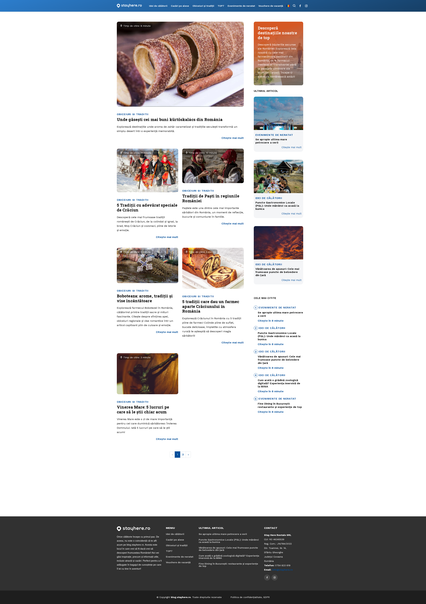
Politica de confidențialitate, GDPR (250, 597)
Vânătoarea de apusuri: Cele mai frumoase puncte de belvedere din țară (228, 549)
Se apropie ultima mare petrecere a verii (223, 534)
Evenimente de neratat (241, 5)
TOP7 (221, 5)
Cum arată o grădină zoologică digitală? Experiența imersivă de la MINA (229, 557)
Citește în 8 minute (271, 320)
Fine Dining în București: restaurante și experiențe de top (228, 565)
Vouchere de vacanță (270, 5)
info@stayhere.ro (282, 569)
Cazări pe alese (180, 5)
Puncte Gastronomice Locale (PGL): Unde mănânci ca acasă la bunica (229, 541)
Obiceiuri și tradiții (203, 5)
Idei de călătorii (158, 5)
